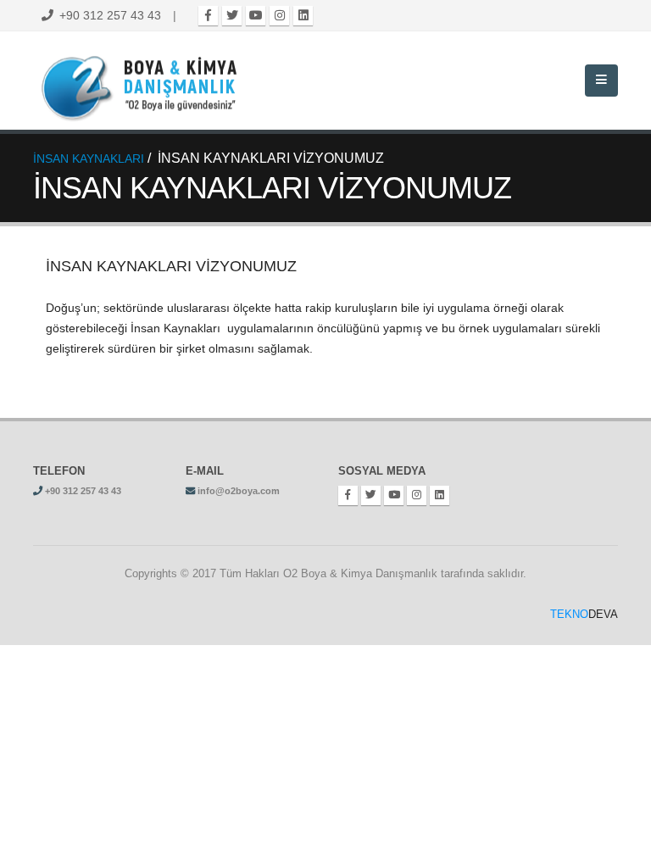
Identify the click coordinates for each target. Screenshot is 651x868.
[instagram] (279, 15)
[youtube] (255, 15)
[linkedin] (303, 15)
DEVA (584, 614)
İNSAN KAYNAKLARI (88, 158)
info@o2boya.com (239, 491)
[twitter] (232, 15)
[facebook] (208, 15)
